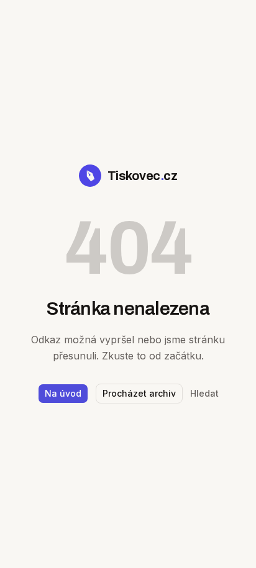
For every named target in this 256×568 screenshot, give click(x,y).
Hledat (204, 393)
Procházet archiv (139, 393)
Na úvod (63, 393)
